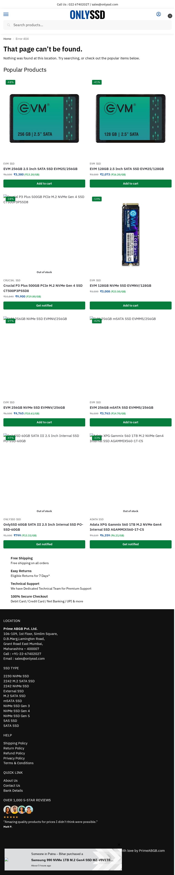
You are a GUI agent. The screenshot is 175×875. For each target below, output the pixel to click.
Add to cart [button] (44, 183)
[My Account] (158, 14)
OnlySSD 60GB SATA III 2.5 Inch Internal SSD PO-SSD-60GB (43, 527)
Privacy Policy (14, 758)
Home (7, 39)
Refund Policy (14, 753)
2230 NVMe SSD (16, 676)
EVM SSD (9, 163)
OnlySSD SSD (12, 519)
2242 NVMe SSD (16, 686)
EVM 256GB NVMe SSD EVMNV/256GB (34, 407)
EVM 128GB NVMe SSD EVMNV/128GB (120, 285)
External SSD (13, 691)
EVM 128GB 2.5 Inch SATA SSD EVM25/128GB (127, 169)
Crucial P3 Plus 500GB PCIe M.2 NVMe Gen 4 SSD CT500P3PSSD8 (42, 288)
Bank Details (13, 790)
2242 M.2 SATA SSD (19, 681)
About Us (10, 780)
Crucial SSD (12, 280)
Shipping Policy (15, 743)
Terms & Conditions (18, 763)
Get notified (44, 305)
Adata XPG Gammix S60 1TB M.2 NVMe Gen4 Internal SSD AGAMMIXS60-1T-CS (126, 527)
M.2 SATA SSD (14, 696)
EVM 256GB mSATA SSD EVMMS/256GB (121, 407)
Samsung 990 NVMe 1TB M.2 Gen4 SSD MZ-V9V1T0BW (73, 860)
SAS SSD (10, 720)
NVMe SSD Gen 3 (16, 706)
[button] (166, 14)
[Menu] (10, 14)
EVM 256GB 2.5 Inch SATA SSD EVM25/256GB (40, 169)
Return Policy (13, 748)
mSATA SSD (12, 701)
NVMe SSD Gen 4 (16, 711)
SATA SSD (11, 725)
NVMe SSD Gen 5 (16, 716)
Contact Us (11, 785)
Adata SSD (96, 519)
